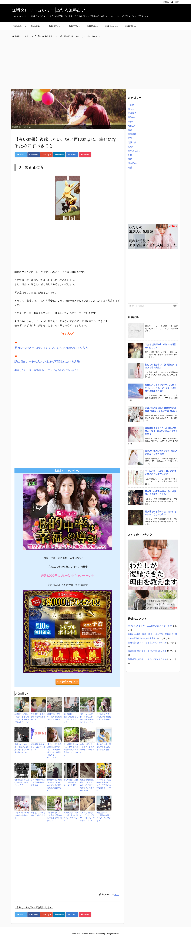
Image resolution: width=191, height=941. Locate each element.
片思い (131, 146)
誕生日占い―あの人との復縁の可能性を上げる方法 (47, 361)
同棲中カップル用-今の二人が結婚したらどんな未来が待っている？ (21, 748)
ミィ (116, 894)
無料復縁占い (19, 26)
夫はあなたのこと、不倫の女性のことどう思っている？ (104, 816)
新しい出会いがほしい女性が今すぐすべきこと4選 (71, 782)
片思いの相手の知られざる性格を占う (21, 815)
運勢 (130, 167)
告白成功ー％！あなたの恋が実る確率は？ (38, 716)
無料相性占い (37, 26)
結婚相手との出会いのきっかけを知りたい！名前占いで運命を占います (21, 718)
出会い (131, 121)
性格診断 (132, 134)
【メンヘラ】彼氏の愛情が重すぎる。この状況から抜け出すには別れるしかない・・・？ (54, 751)
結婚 (130, 159)
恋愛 (130, 138)
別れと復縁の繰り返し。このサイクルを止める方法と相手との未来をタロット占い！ (87, 785)
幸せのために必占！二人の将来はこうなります (150, 625)
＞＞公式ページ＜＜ (67, 681)
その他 (131, 104)
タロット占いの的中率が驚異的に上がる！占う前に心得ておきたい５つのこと (104, 785)
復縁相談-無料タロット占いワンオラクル (38, 747)
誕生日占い (133, 163)
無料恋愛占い (75, 26)
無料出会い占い (112, 26)
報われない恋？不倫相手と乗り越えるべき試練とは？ (104, 747)
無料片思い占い (56, 26)
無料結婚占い (131, 26)
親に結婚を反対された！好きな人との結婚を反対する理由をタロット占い (71, 749)
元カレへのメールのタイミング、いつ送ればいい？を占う (51, 347)
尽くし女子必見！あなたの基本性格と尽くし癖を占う (104, 716)
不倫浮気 (132, 113)
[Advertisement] (95, 63)
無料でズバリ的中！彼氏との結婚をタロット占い (54, 716)
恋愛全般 (132, 142)
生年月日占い (134, 150)
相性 (130, 155)
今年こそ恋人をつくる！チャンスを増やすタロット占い (87, 748)
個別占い (132, 117)
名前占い (132, 125)
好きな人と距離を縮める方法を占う (38, 813)
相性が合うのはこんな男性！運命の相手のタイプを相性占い (54, 816)
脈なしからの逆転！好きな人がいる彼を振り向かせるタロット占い (87, 718)
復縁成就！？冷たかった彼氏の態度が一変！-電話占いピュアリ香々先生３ (161, 431)
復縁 (130, 130)
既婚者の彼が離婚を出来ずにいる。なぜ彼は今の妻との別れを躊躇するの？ (54, 785)
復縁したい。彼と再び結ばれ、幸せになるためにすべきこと (46, 370)
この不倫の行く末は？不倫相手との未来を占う (38, 782)
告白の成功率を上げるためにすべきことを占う (21, 782)
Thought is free (112, 934)
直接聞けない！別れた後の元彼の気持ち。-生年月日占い (71, 816)
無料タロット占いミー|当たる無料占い (49, 10)
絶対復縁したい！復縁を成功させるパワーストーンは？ (71, 718)
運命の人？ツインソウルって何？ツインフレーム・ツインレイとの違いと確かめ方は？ (160, 387)
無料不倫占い (93, 26)
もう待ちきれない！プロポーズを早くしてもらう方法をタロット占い (87, 816)
